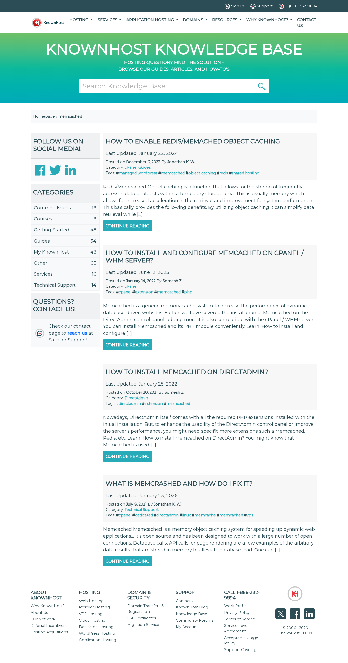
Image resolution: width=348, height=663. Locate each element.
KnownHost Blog (192, 607)
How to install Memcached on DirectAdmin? (187, 372)
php (188, 292)
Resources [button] (225, 19)
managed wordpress (138, 173)
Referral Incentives (48, 625)
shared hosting (245, 173)
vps (250, 515)
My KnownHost (51, 252)
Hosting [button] (79, 19)
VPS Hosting (90, 614)
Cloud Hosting (92, 620)
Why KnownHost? (48, 606)
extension (144, 292)
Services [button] (108, 19)
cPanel (131, 167)
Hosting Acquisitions (49, 632)
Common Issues (52, 208)
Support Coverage (241, 649)
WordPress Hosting (97, 633)
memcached (173, 173)
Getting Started (51, 230)
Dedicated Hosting (96, 627)
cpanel (125, 292)
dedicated (144, 515)
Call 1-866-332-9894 (242, 595)
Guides (42, 241)
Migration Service (143, 624)
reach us (77, 333)
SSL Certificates (141, 618)
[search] (262, 86)
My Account (187, 627)
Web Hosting (91, 601)
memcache (205, 515)
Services (43, 274)
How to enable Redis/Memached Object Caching (193, 141)
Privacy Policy (237, 612)
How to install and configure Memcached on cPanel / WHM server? (205, 256)
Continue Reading (128, 225)
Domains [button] (193, 19)
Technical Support (55, 285)
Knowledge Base (191, 614)
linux (186, 515)
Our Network (43, 619)
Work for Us (235, 606)
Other (40, 263)
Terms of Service (239, 619)
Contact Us (306, 22)
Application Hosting (97, 640)
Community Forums (194, 620)
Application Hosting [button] (150, 19)
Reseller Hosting (94, 607)
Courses (43, 219)
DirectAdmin (136, 398)
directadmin (130, 403)
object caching (202, 173)
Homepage (44, 116)
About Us (39, 612)
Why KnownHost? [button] (267, 19)
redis (223, 173)
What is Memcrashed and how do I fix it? (179, 483)
